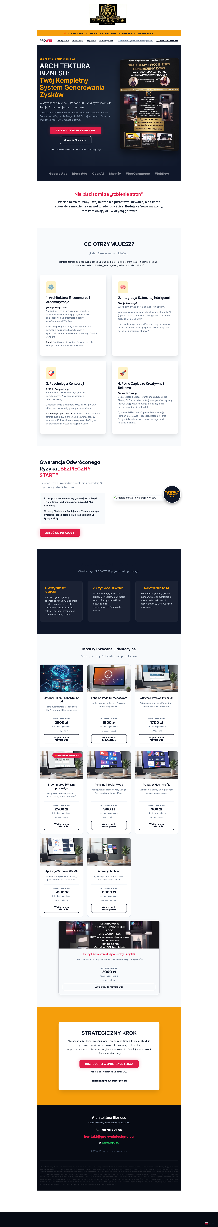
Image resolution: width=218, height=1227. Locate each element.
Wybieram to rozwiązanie (61, 738)
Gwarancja (77, 40)
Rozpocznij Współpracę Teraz (109, 1063)
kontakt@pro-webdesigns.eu (109, 1080)
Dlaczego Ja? (106, 40)
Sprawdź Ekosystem (75, 140)
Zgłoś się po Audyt (60, 532)
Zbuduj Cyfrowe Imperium (76, 130)
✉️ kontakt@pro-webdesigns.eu (135, 40)
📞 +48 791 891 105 (167, 40)
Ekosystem (63, 40)
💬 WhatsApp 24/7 (109, 1142)
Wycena (91, 40)
